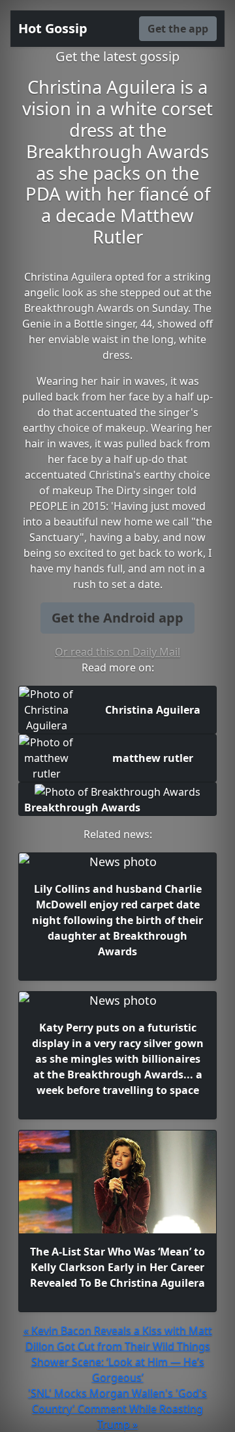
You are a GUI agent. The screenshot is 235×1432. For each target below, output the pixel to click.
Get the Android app (117, 617)
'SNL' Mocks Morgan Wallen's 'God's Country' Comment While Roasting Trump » (117, 1408)
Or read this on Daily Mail (117, 652)
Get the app (178, 28)
